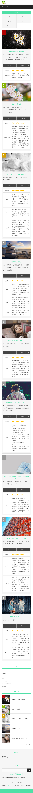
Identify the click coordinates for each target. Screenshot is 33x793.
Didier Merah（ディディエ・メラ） (16, 402)
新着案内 (3, 678)
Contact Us (4, 686)
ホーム (3, 671)
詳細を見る (23, 65)
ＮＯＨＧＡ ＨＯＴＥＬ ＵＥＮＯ (16, 174)
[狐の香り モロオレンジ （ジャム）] (16, 526)
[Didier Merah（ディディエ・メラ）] (16, 391)
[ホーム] (2, 6)
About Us (4, 673)
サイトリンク (4, 681)
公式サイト (10, 65)
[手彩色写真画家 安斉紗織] (16, 39)
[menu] (31, 2)
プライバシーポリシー (6, 683)
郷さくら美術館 (16, 104)
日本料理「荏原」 (16, 262)
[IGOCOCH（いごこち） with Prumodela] (6, 2)
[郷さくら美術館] (16, 92)
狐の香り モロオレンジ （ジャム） (16, 538)
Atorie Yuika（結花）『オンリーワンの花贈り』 (16, 477)
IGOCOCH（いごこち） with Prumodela (19, 791)
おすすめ (3, 676)
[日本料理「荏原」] (16, 250)
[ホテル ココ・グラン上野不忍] (16, 329)
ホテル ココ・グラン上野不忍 (16, 340)
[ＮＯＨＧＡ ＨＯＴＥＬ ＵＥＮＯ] (16, 162)
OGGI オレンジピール (16, 617)
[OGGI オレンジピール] (16, 605)
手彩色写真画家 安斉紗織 (16, 51)
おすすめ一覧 (26, 744)
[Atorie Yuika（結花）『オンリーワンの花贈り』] (16, 464)
